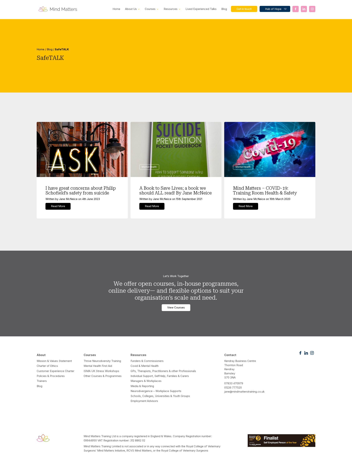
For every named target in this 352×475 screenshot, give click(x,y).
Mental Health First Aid (98, 366)
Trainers (42, 381)
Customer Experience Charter (55, 371)
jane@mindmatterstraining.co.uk (244, 391)
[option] (176, 56)
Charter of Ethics (47, 366)
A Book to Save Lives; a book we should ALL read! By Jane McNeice (175, 191)
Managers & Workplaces (146, 381)
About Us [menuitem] (131, 9)
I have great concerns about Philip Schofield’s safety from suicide (80, 191)
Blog (49, 49)
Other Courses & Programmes (103, 376)
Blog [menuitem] (224, 9)
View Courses (176, 307)
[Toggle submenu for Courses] (157, 9)
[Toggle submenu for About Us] (139, 9)
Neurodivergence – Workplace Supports (156, 391)
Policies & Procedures (51, 376)
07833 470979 (233, 383)
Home (40, 49)
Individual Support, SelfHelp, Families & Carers (160, 376)
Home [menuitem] (116, 9)
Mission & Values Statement (54, 361)
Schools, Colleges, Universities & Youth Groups (160, 396)
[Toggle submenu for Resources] (179, 9)
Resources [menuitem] (170, 9)
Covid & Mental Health (145, 366)
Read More (58, 206)
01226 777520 (233, 387)
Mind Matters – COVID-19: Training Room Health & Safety (265, 191)
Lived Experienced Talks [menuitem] (201, 9)
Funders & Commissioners (147, 361)
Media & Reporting (142, 386)
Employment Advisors (144, 401)
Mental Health (55, 166)
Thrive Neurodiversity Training (102, 361)
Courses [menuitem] (150, 9)
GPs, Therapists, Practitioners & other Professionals (163, 371)
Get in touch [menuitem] (244, 9)
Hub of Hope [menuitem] (273, 9)
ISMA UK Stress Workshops (101, 371)
